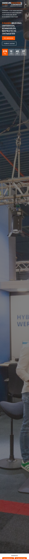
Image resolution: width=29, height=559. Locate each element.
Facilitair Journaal (9, 43)
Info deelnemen (8, 38)
